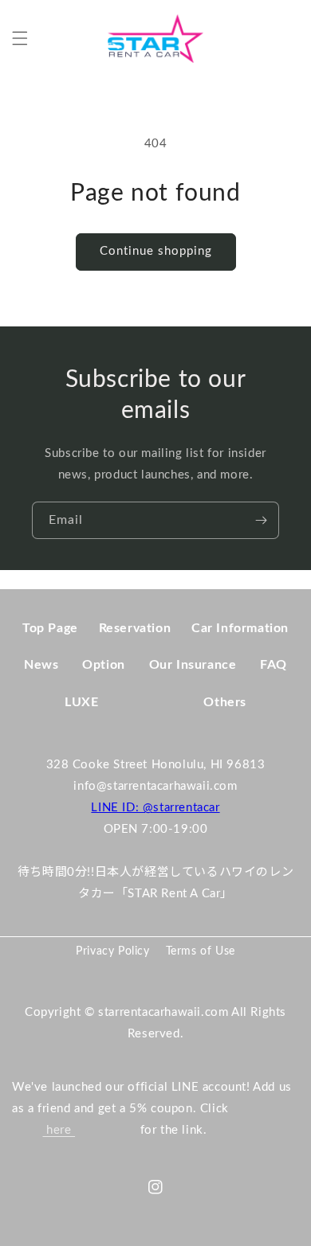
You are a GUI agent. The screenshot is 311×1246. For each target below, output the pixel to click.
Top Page (50, 628)
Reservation (135, 628)
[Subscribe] (260, 520)
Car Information (240, 628)
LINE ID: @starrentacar (155, 808)
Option (103, 664)
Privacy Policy (112, 951)
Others (224, 702)
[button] (19, 38)
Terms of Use (200, 951)
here (58, 1130)
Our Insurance (193, 664)
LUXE (81, 702)
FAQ (273, 664)
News (41, 664)
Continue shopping (156, 251)
